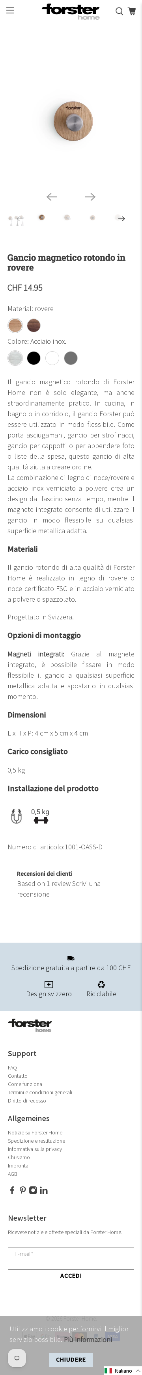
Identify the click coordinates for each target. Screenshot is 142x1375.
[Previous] (52, 197)
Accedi (71, 1276)
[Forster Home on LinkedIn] (43, 1192)
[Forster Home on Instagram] (33, 1192)
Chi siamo (19, 1157)
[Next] (90, 197)
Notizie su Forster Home (35, 1132)
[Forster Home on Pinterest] (23, 1192)
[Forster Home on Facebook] (12, 1192)
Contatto (18, 1076)
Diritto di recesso (27, 1100)
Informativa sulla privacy (35, 1149)
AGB (12, 1174)
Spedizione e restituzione (36, 1141)
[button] (123, 1370)
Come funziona (25, 1084)
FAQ (12, 1067)
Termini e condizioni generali (40, 1092)
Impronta (18, 1165)
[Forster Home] (71, 11)
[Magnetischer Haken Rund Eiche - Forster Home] (71, 121)
